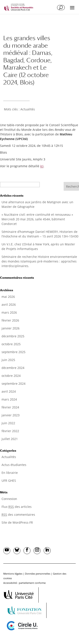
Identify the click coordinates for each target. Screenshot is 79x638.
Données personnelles (37, 573)
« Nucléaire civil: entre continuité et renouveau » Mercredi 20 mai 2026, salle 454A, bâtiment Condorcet (37, 219)
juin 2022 (8, 423)
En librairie (10, 473)
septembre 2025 (13, 352)
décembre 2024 (13, 368)
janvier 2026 (11, 328)
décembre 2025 (13, 336)
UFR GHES (9, 480)
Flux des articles (17, 507)
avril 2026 (9, 304)
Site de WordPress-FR (17, 522)
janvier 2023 (11, 415)
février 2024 (10, 407)
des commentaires (18, 514)
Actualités (27, 109)
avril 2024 (9, 391)
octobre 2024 (11, 376)
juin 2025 (8, 360)
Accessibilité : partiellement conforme (24, 582)
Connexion (9, 499)
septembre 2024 (13, 383)
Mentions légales (12, 573)
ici (41, 166)
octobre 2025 (11, 344)
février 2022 (10, 431)
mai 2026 (8, 297)
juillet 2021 (10, 439)
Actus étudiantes (14, 465)
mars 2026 (9, 312)
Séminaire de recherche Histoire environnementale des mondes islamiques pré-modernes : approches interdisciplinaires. (39, 261)
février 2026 (10, 320)
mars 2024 (9, 399)
